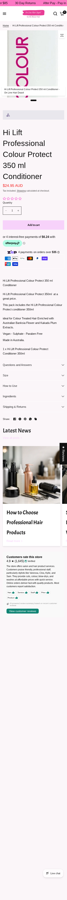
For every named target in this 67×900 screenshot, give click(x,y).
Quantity (7, 202)
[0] (61, 13)
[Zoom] (62, 35)
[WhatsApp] (30, 419)
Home (6, 25)
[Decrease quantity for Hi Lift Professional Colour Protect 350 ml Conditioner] (6, 211)
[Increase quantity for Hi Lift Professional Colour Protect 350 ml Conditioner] (18, 211)
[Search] (55, 13)
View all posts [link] (11, 437)
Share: (6, 419)
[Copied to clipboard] (35, 419)
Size (5, 375)
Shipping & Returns (14, 406)
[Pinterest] (25, 419)
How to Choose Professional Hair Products (25, 522)
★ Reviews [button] (63, 454)
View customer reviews (22, 611)
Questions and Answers (17, 364)
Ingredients (9, 396)
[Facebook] (14, 419)
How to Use (10, 385)
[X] (20, 419)
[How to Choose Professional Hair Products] (31, 475)
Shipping (21, 190)
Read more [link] (13, 541)
